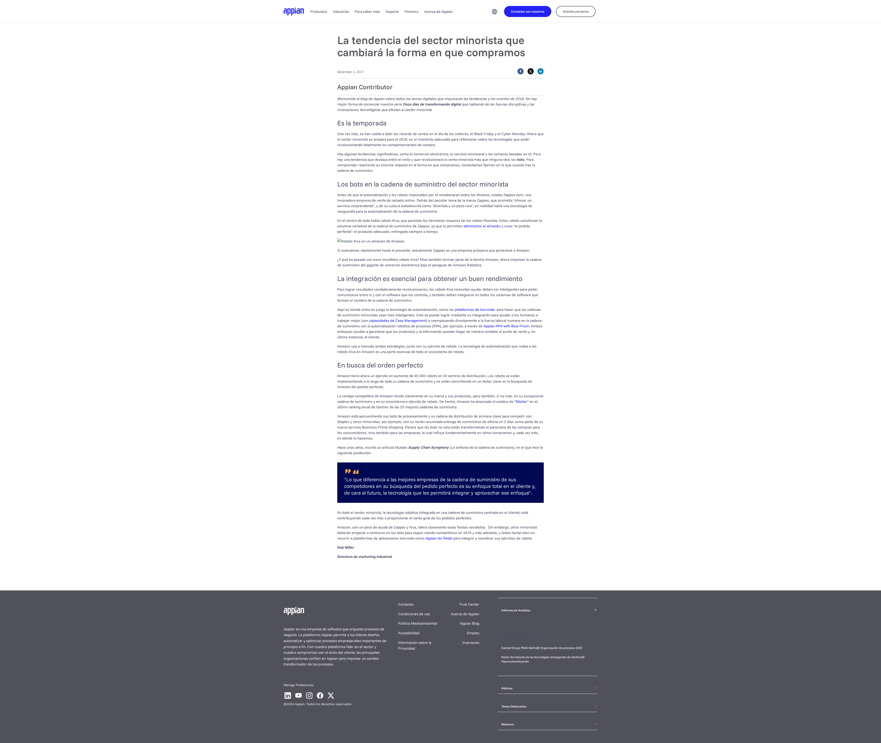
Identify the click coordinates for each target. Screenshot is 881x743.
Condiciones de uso (414, 614)
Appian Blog (469, 623)
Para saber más (367, 11)
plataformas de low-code (475, 309)
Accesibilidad (408, 633)
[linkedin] (540, 71)
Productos (318, 11)
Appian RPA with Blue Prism (506, 326)
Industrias (341, 11)
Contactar (406, 604)
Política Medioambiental (417, 623)
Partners (411, 11)
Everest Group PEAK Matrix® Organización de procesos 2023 (542, 648)
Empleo (473, 633)
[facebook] (520, 71)
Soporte (392, 11)
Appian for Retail (438, 538)
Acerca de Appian (438, 11)
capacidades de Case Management (397, 320)
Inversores (470, 642)
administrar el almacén (482, 226)
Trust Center (469, 604)
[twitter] (530, 71)
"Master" (521, 401)
